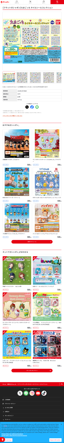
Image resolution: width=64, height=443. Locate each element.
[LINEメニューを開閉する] (26, 393)
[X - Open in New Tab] (27, 107)
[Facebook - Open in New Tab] (32, 107)
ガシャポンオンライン (31, 370)
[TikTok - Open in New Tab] (44, 393)
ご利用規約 (7, 399)
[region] (32, 432)
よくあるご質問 (9, 407)
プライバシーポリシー (10, 403)
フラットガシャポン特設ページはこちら (12, 116)
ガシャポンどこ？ (9, 415)
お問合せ (7, 411)
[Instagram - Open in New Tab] (32, 393)
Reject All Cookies (55, 440)
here (5, 426)
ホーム (4, 384)
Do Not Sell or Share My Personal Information (14, 435)
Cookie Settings (7, 440)
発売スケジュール (32, 241)
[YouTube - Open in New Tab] (38, 393)
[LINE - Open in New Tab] (37, 107)
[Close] (61, 424)
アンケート (7, 419)
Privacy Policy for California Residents (12, 434)
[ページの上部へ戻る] (61, 384)
